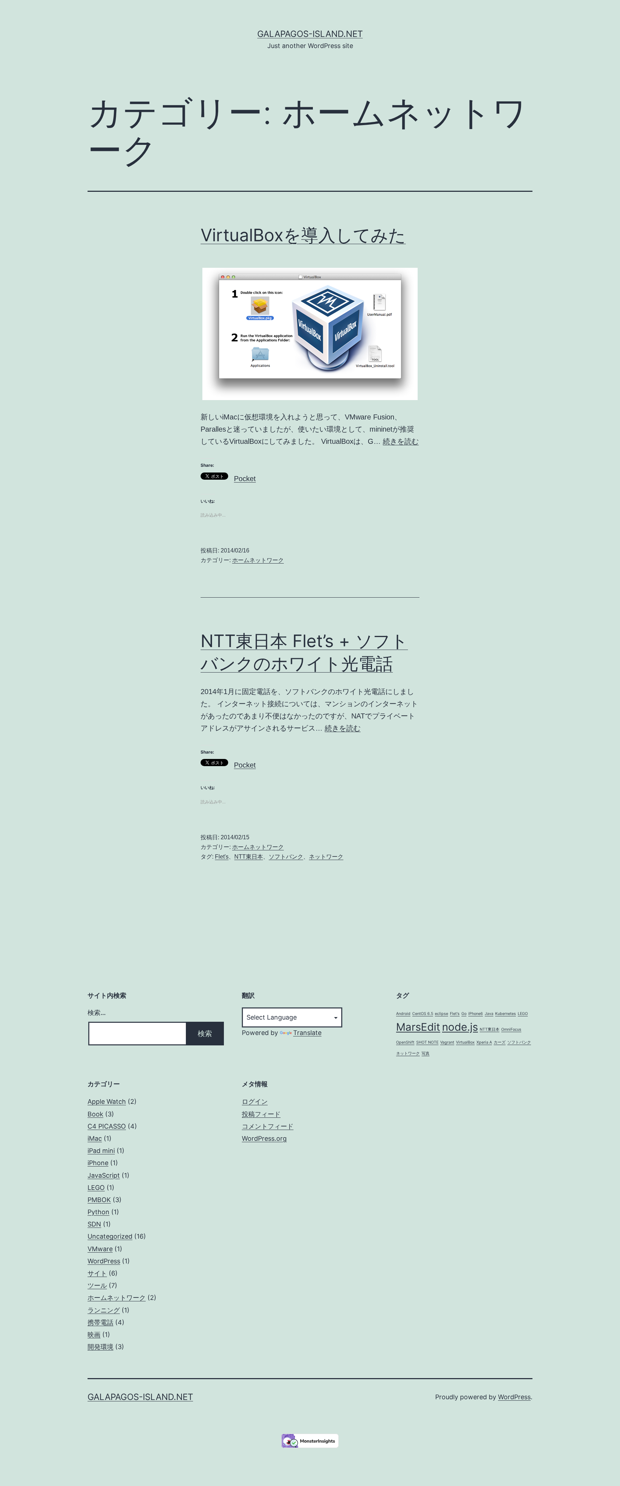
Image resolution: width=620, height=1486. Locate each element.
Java (489, 1013)
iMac (95, 1138)
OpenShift (405, 1042)
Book (95, 1114)
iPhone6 (475, 1013)
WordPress (104, 1261)
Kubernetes (505, 1013)
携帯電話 (100, 1322)
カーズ (500, 1042)
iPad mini (101, 1150)
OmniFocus (511, 1029)
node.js (460, 1027)
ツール (97, 1285)
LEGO (523, 1013)
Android (403, 1013)
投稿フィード (261, 1114)
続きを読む (401, 441)
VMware (100, 1249)
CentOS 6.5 (422, 1013)
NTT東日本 (248, 857)
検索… (97, 1012)
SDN (94, 1224)
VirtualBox (465, 1042)
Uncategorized (110, 1236)
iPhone (98, 1163)
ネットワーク (326, 857)
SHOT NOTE (427, 1042)
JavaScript (104, 1175)
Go (463, 1013)
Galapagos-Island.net (310, 34)
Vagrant (447, 1042)
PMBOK (99, 1199)
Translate (307, 1032)
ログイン (255, 1101)
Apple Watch (107, 1101)
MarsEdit (418, 1027)
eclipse (441, 1013)
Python (98, 1212)
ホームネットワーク (258, 560)
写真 (425, 1053)
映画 (94, 1334)
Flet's (222, 857)
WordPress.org (264, 1138)
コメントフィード (267, 1126)
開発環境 (100, 1346)
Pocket (245, 479)
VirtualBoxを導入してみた (303, 235)
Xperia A (484, 1042)
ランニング (104, 1310)
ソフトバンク (286, 857)
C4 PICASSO (107, 1126)
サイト (97, 1273)
